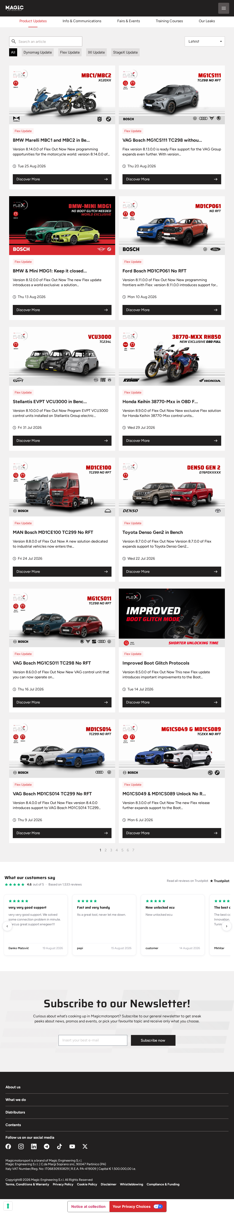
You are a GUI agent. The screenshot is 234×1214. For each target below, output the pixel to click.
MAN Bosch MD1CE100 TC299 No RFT (53, 532)
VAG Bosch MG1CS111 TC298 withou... (162, 140)
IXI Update (96, 52)
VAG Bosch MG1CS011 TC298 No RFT (52, 663)
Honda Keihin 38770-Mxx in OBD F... (160, 401)
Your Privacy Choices (132, 1206)
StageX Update (125, 52)
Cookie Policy (87, 1184)
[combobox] (45, 41)
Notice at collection (88, 1206)
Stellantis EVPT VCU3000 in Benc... (50, 401)
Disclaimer (108, 1184)
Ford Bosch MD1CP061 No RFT (154, 271)
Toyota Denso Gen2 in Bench (152, 532)
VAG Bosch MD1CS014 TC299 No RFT (52, 793)
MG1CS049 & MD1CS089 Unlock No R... (164, 793)
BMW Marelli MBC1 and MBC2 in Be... (51, 140)
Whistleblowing (131, 1184)
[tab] (33, 21)
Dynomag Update (38, 52)
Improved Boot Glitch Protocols (155, 663)
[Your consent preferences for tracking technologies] (8, 1206)
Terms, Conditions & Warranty (27, 1184)
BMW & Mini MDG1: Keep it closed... (50, 271)
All (13, 52)
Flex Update (70, 52)
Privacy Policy (63, 1184)
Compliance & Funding (163, 1184)
